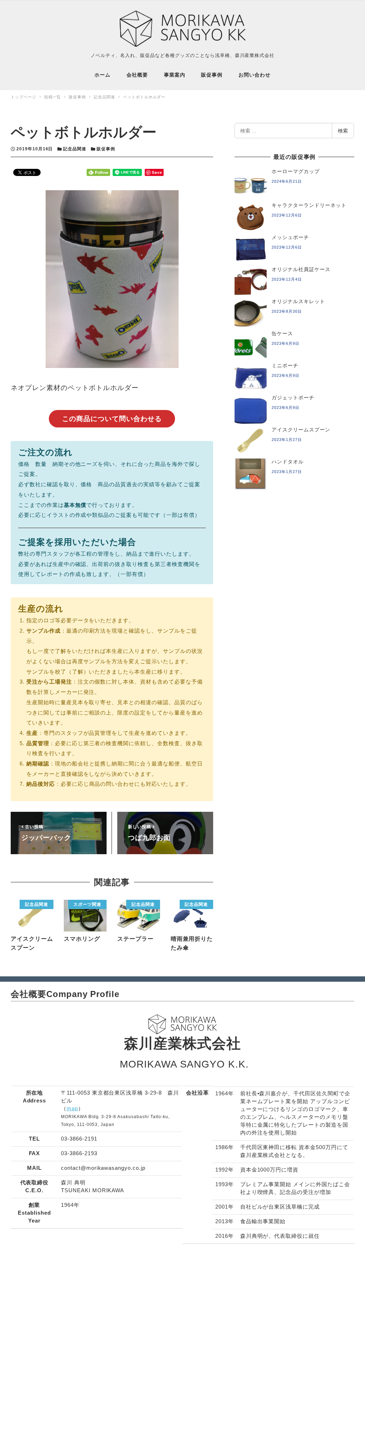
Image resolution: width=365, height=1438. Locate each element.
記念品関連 (74, 148)
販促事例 (106, 148)
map (72, 1108)
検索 (343, 131)
